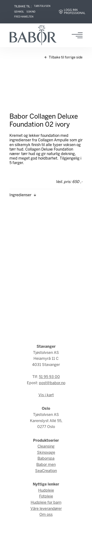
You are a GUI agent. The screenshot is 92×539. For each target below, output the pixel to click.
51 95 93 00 (49, 377)
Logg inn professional (74, 12)
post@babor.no (52, 383)
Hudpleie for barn (46, 502)
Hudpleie (46, 490)
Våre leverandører (46, 509)
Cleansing (46, 446)
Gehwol (19, 12)
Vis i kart (46, 395)
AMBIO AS (46, 532)
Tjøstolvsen (42, 6)
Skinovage (46, 452)
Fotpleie (46, 496)
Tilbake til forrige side (65, 57)
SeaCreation (46, 471)
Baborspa (46, 458)
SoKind (30, 12)
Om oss (46, 515)
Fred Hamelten (23, 17)
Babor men (46, 465)
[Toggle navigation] (78, 35)
